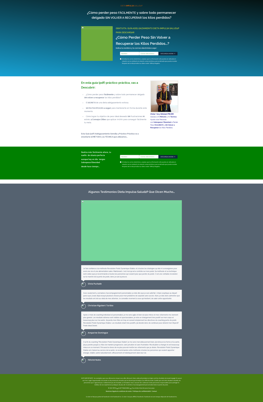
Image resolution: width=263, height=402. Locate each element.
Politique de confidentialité (142, 391)
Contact (154, 391)
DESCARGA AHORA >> (167, 54)
